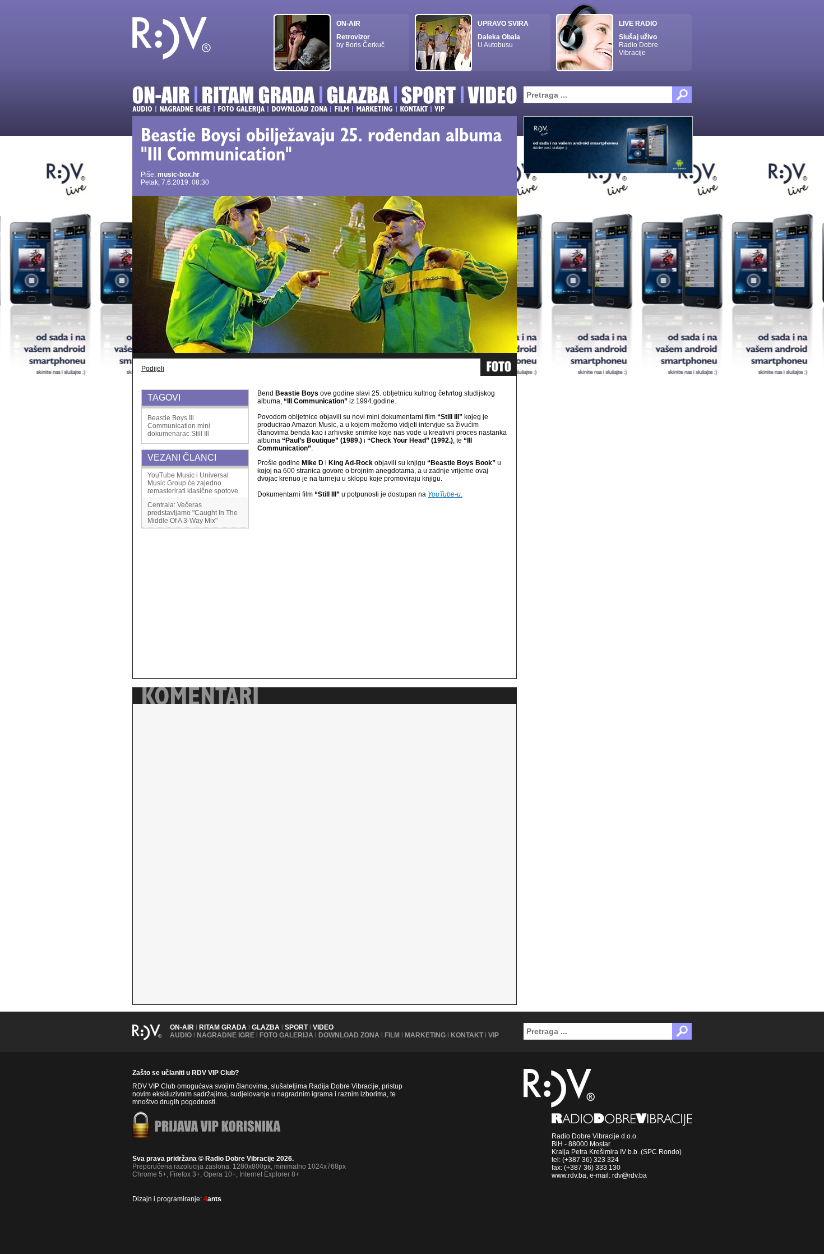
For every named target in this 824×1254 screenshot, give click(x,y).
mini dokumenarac (178, 430)
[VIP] (439, 109)
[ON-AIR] (161, 96)
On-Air (182, 1027)
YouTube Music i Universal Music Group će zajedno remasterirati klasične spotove (192, 483)
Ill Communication (171, 422)
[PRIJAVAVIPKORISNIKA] (218, 1127)
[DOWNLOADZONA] (299, 109)
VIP (493, 1035)
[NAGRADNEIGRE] (185, 109)
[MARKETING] (374, 109)
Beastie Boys (167, 418)
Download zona (348, 1035)
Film (392, 1035)
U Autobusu (503, 34)
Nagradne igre (225, 1035)
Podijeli (152, 369)
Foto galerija (286, 1035)
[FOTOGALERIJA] (241, 109)
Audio (181, 1035)
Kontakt (467, 1035)
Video (323, 1027)
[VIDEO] (493, 96)
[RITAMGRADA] (258, 96)
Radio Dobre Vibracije (638, 38)
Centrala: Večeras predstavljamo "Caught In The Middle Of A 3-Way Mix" (192, 513)
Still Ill (200, 434)
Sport (296, 1027)
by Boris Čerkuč (360, 34)
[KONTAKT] (414, 109)
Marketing (425, 1035)
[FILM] (341, 109)
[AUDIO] (142, 109)
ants (212, 1199)
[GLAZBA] (358, 96)
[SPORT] (428, 96)
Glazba (266, 1027)
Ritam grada (223, 1027)
